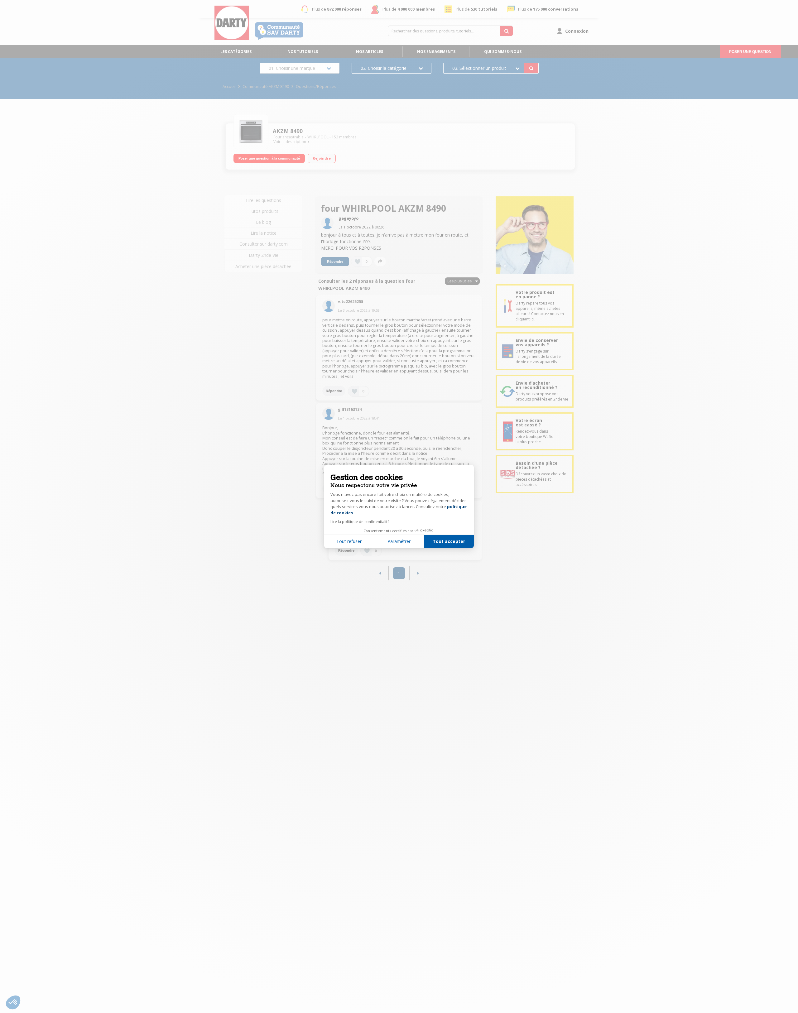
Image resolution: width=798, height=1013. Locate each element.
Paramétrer (399, 541)
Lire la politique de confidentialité (360, 521)
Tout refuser (349, 541)
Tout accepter (449, 541)
